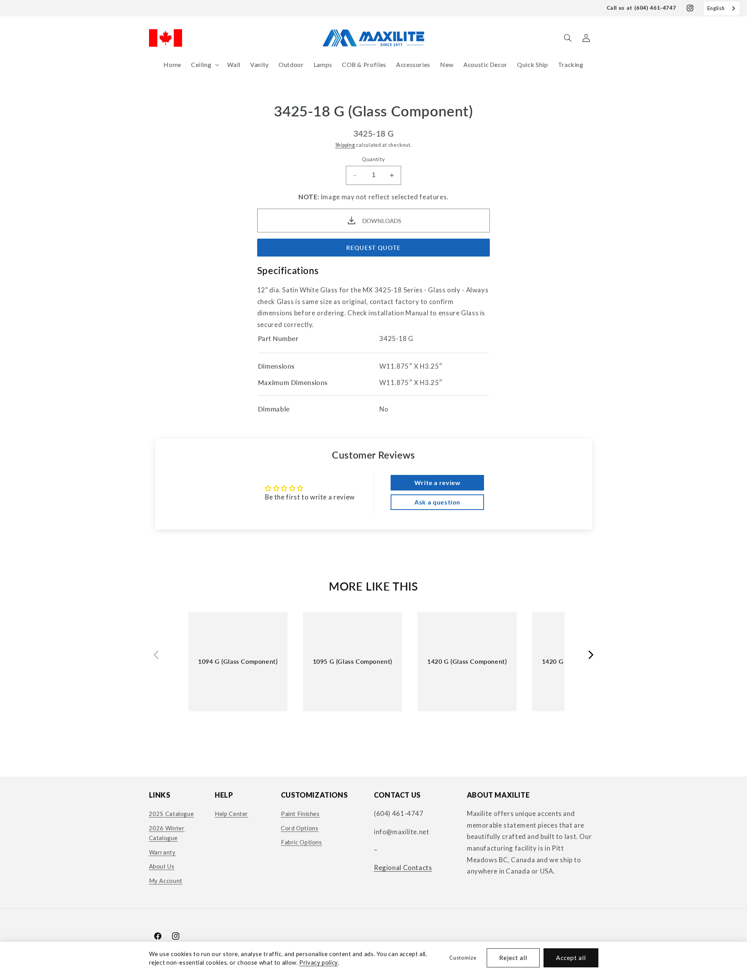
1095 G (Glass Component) (352, 661)
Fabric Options (301, 842)
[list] (373, 668)
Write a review (437, 482)
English (715, 8)
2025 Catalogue (171, 813)
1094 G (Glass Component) (237, 661)
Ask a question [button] (437, 502)
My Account (165, 880)
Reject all (513, 957)
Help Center (231, 813)
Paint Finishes (300, 813)
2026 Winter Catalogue (167, 833)
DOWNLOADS (381, 220)
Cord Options (300, 828)
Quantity (373, 159)
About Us (162, 866)
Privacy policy (318, 962)
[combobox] (721, 8)
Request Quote (373, 247)
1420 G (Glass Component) (467, 661)
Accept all (571, 957)
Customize (462, 958)
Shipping (345, 145)
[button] (204, 65)
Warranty (162, 852)
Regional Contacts (403, 867)
